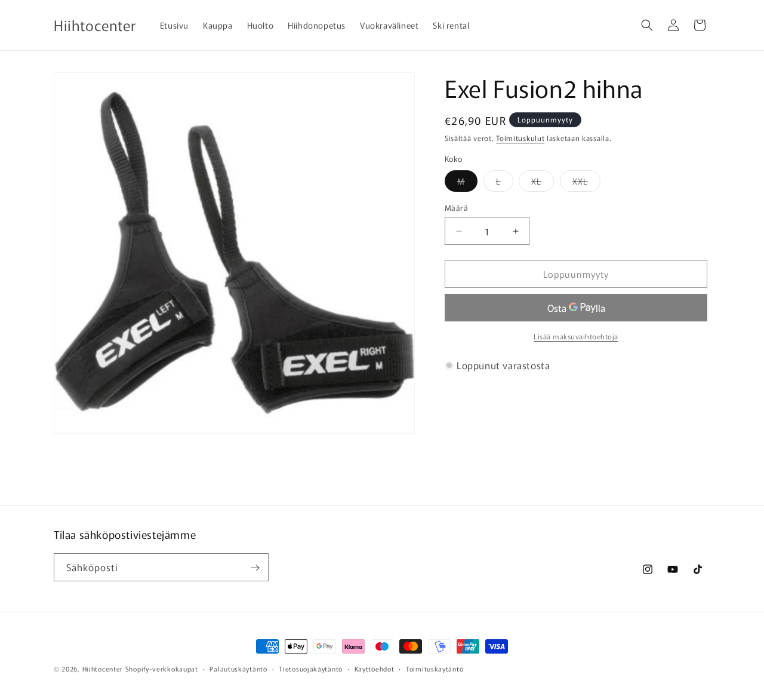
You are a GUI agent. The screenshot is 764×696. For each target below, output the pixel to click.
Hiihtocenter (102, 668)
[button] (647, 25)
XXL (586, 183)
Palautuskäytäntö (238, 668)
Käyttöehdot (375, 668)
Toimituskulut (520, 138)
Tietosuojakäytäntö (311, 668)
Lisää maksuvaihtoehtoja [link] (576, 336)
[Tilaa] (255, 568)
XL (542, 183)
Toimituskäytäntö (434, 668)
